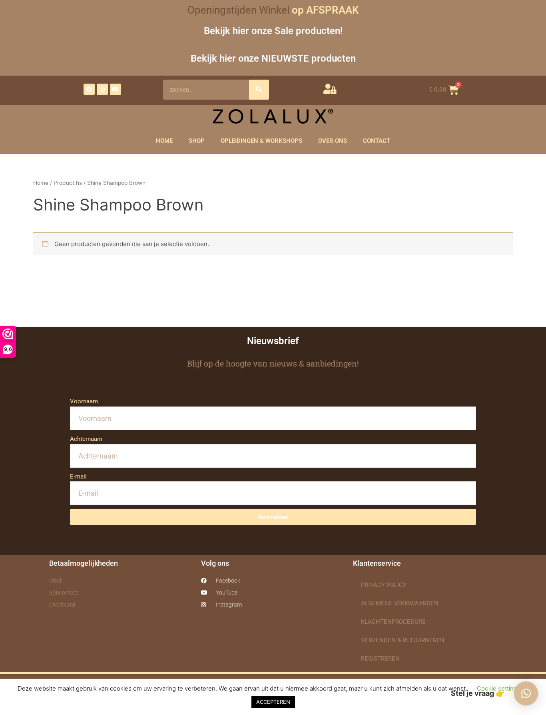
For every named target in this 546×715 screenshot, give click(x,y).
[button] (526, 693)
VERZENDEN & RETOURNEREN (402, 640)
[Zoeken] (259, 90)
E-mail (78, 476)
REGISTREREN (380, 658)
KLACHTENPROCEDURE (393, 621)
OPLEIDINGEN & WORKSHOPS (261, 140)
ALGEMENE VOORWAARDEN (399, 603)
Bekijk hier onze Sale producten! (273, 30)
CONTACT (376, 140)
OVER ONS (332, 140)
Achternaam (86, 439)
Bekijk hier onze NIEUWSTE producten (273, 58)
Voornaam (84, 401)
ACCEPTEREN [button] (273, 702)
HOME (164, 140)
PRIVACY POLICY (384, 585)
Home (40, 183)
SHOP (197, 140)
